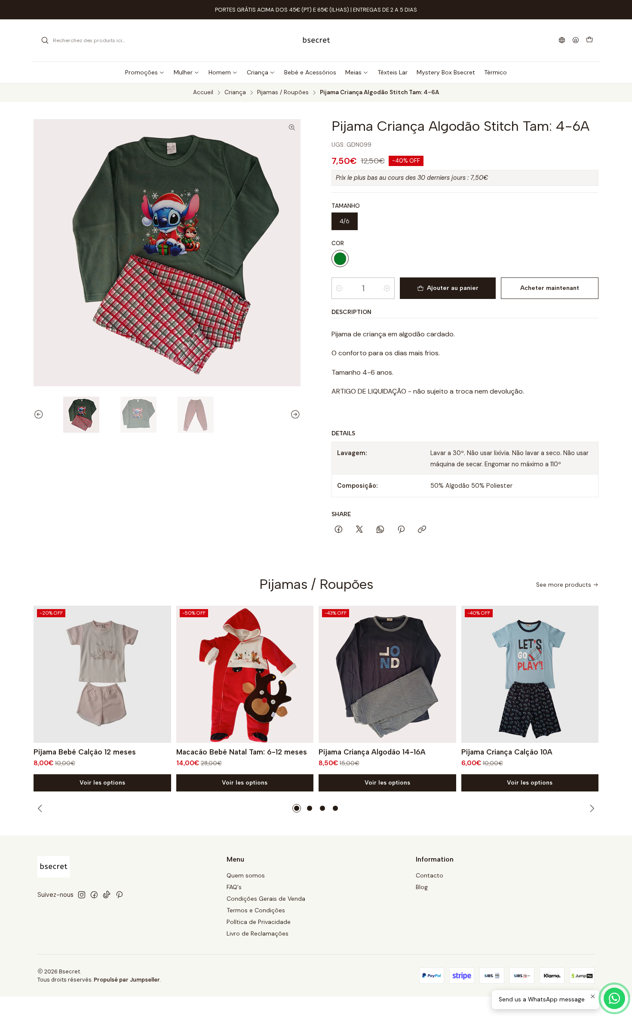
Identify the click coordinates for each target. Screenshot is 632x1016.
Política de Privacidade (259, 922)
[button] (296, 808)
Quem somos (246, 875)
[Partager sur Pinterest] (401, 530)
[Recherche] (44, 40)
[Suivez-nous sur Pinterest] (119, 894)
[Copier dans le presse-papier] (422, 530)
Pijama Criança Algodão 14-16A (372, 752)
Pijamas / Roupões (283, 92)
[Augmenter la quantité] (387, 288)
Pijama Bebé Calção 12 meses (85, 752)
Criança (235, 92)
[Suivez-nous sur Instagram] (81, 894)
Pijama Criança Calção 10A (506, 752)
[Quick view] (160, 674)
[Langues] (562, 40)
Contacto (429, 875)
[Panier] (589, 40)
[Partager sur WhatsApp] (380, 530)
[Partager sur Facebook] (338, 530)
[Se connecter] (575, 40)
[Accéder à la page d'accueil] (316, 40)
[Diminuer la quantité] (339, 288)
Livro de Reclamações (257, 933)
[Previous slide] (40, 415)
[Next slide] (294, 415)
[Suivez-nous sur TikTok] (106, 894)
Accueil (203, 92)
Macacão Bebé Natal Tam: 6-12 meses (241, 752)
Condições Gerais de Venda (266, 898)
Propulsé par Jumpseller (127, 979)
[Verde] (340, 258)
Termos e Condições (256, 910)
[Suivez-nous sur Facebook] (94, 894)
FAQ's (234, 887)
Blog (422, 887)
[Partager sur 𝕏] (359, 530)
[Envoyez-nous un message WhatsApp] (614, 998)
